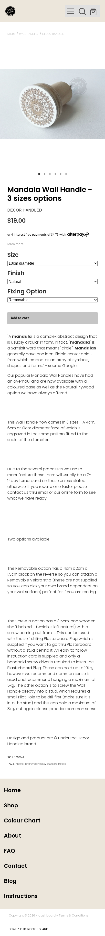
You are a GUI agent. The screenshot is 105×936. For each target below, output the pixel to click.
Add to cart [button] (20, 317)
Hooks (20, 763)
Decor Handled (53, 34)
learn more (15, 244)
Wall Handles (29, 34)
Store (11, 34)
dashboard (47, 915)
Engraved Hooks (35, 763)
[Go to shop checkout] (94, 11)
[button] (82, 11)
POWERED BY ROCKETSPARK (28, 929)
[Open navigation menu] (70, 11)
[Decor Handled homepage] (35, 11)
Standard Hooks (56, 763)
